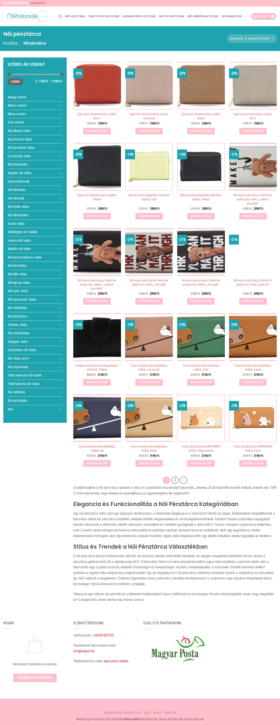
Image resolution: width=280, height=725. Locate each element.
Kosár (158, 712)
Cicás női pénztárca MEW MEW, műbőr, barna (252, 449)
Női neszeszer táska (22, 299)
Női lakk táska (17, 274)
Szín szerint (16, 122)
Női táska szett (18, 358)
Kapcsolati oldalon (115, 661)
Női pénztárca (17, 316)
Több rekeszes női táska (24, 375)
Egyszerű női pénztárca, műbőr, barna (201, 116)
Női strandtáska (18, 333)
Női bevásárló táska (21, 148)
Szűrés (15, 81)
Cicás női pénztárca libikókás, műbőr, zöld (201, 368)
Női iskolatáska (18, 215)
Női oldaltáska (17, 308)
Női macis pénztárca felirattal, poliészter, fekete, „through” (201, 282)
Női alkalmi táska (19, 131)
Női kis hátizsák (171, 16)
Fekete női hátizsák (103, 16)
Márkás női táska (19, 249)
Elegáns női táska (19, 173)
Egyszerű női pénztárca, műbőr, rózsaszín (149, 116)
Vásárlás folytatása (35, 678)
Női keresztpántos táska (25, 257)
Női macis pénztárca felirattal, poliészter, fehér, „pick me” (253, 282)
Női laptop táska (19, 282)
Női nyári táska (18, 291)
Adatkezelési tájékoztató (123, 712)
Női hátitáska (17, 190)
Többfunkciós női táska (23, 384)
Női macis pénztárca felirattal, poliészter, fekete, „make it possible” (97, 284)
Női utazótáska (18, 367)
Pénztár (170, 712)
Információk (232, 16)
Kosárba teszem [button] (97, 130)
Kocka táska (16, 223)
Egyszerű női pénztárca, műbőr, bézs (252, 116)
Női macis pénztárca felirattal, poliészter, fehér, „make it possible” (253, 199)
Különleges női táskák (22, 232)
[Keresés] (60, 16)
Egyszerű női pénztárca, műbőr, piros (97, 116)
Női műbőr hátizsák (203, 16)
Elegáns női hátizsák (139, 16)
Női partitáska (17, 401)
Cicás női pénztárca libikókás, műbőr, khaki (149, 449)
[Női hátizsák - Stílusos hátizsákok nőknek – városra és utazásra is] (25, 16)
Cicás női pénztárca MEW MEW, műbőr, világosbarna (201, 449)
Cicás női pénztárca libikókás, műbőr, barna (252, 368)
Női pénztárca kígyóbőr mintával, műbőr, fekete (200, 197)
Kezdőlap (10, 43)
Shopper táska (18, 341)
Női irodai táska (18, 207)
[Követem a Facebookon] (274, 3)
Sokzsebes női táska (22, 350)
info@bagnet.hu (83, 651)
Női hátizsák (75, 16)
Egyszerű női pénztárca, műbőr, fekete (97, 197)
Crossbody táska (19, 156)
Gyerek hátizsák (19, 181)
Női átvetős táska (20, 139)
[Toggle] (60, 97)
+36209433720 (38, 3)
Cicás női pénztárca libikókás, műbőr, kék (97, 449)
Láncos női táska (19, 240)
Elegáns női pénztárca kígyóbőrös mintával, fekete (97, 368)
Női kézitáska (17, 266)
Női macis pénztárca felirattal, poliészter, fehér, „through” (149, 282)
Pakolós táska (17, 325)
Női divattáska (17, 164)
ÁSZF (147, 712)
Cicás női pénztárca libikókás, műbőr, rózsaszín (149, 368)
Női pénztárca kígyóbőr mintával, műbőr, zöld (149, 197)
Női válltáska (16, 392)
